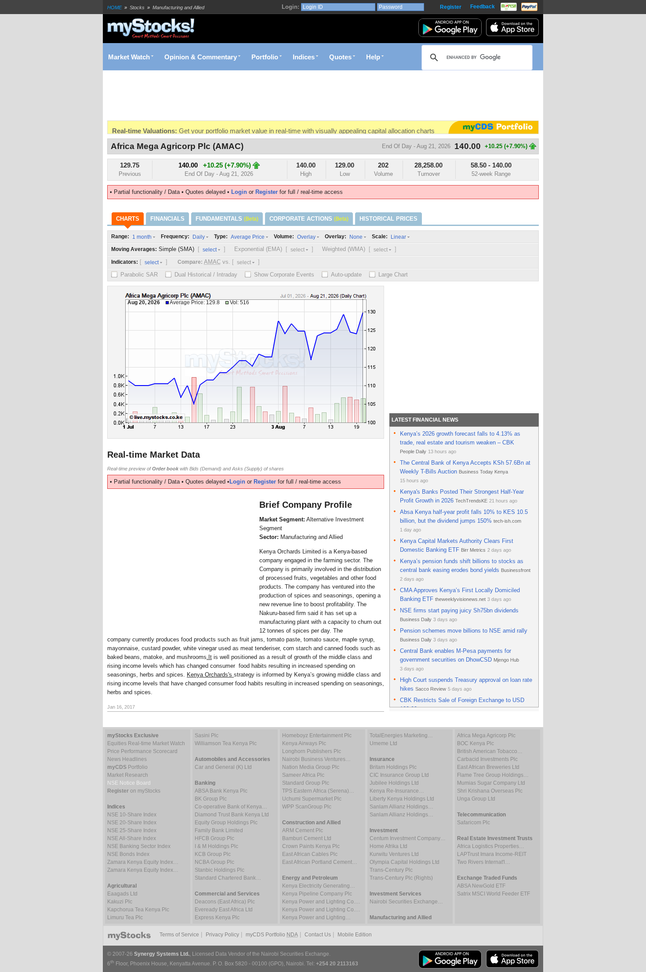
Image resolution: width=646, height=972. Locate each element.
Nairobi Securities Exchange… (406, 902)
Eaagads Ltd (122, 894)
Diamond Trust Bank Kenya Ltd (232, 815)
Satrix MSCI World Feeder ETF (493, 894)
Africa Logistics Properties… (490, 846)
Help (373, 57)
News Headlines (127, 759)
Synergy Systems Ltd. (161, 954)
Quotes (340, 57)
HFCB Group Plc (214, 838)
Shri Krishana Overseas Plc (490, 791)
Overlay (306, 237)
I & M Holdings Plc (216, 846)
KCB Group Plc (213, 854)
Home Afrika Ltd (388, 846)
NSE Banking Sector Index (139, 846)
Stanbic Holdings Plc (219, 870)
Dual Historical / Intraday (205, 274)
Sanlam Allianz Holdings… (401, 807)
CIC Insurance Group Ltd (399, 775)
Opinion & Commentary (200, 57)
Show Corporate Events (284, 274)
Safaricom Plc (473, 822)
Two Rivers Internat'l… (483, 862)
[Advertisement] (267, 95)
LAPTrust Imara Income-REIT (491, 854)
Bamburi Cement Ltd (306, 838)
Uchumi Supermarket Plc (311, 799)
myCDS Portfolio (272, 935)
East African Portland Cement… (319, 862)
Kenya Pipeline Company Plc (317, 894)
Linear (398, 237)
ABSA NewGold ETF (481, 886)
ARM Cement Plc (302, 830)
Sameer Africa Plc (303, 775)
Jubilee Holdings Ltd (394, 783)
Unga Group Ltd (476, 799)
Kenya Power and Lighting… (316, 917)
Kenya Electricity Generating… (318, 886)
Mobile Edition (355, 935)
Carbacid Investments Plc (487, 759)
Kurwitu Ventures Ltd (394, 854)
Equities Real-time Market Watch (146, 743)
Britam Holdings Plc (393, 767)
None (356, 237)
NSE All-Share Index (131, 838)
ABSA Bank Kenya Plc (221, 791)
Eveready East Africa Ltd (224, 909)
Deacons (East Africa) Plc (225, 902)
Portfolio (264, 57)
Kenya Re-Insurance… (397, 791)
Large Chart (393, 274)
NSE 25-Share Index (131, 830)
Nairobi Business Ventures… (316, 759)
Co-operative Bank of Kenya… (231, 807)
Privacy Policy (222, 935)
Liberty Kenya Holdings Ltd (402, 799)
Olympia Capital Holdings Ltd (404, 862)
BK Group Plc (211, 799)
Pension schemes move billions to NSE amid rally (463, 630)
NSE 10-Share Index (131, 815)
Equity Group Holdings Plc (226, 822)
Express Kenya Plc (217, 917)
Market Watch (129, 57)
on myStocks (133, 791)
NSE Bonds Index (128, 854)
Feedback (482, 7)
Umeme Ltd (383, 743)
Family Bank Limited (219, 830)
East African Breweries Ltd (488, 767)
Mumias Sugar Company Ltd (491, 783)
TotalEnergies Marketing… (401, 735)
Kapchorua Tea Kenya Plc (138, 909)
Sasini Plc (206, 735)
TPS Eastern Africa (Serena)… (318, 791)
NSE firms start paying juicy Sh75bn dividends (459, 610)
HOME (114, 7)
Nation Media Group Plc (310, 767)
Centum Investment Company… (408, 838)
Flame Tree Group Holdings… (493, 775)
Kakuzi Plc (119, 902)
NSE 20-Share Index (131, 822)
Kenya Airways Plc (304, 743)
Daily (198, 237)
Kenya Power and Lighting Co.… (321, 902)
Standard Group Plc (305, 783)
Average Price (248, 237)
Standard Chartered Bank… (228, 878)
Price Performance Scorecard (142, 751)
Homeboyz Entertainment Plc (317, 735)
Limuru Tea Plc (125, 917)
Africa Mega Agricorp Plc (486, 735)
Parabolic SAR (139, 274)
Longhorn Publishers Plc (311, 751)
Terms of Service (179, 935)
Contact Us (318, 935)
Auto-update (346, 274)
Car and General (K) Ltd (223, 767)
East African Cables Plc (310, 854)
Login (239, 192)
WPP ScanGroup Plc (306, 807)
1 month (142, 237)
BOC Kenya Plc (475, 743)
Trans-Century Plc (391, 870)
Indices (304, 57)
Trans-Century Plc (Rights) (401, 878)
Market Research (127, 775)
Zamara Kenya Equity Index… (142, 862)
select (210, 250)
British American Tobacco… (490, 751)
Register (450, 7)
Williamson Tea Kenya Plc (226, 743)
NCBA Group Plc (214, 862)
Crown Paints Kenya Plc (311, 846)
